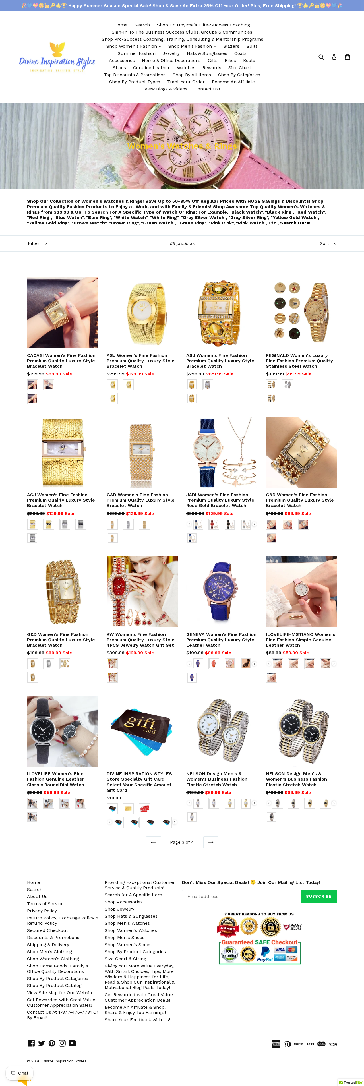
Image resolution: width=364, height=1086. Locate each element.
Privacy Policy (42, 910)
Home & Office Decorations (171, 60)
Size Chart (239, 67)
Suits (252, 46)
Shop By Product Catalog (54, 985)
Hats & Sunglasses (207, 53)
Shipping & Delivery (48, 944)
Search (142, 25)
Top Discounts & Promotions (135, 74)
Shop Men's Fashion (193, 46)
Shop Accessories (124, 902)
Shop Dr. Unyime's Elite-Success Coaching (203, 25)
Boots (249, 60)
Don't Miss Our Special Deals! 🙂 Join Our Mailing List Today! (251, 882)
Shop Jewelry (119, 909)
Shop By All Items (192, 74)
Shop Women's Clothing (53, 958)
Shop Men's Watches (127, 923)
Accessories (122, 60)
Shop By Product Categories (57, 978)
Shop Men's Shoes (124, 937)
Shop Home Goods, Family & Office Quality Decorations (58, 968)
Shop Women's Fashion (135, 46)
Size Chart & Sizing (125, 958)
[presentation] (254, 524)
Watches (186, 67)
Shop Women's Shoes (128, 944)
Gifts (213, 60)
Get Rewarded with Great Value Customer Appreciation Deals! (139, 997)
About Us (37, 896)
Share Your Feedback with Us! (137, 1019)
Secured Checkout (47, 930)
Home (120, 25)
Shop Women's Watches (131, 930)
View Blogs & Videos (165, 89)
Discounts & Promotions (53, 937)
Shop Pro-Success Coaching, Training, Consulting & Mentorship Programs (182, 39)
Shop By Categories (239, 74)
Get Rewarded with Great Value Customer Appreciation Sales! (61, 1002)
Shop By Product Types (134, 81)
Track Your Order (186, 81)
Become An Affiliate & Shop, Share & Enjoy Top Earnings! (135, 1009)
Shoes (119, 67)
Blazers (231, 46)
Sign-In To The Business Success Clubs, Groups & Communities (182, 32)
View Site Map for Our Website (60, 992)
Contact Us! (207, 89)
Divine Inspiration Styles (64, 1061)
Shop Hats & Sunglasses (131, 916)
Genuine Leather (151, 67)
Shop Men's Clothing (49, 951)
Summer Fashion (137, 53)
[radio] (32, 384)
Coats (240, 53)
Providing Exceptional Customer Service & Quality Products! (140, 885)
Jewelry (171, 53)
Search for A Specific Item (133, 894)
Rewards (211, 67)
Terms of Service (45, 903)
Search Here (294, 223)
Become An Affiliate (233, 81)
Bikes (230, 60)
